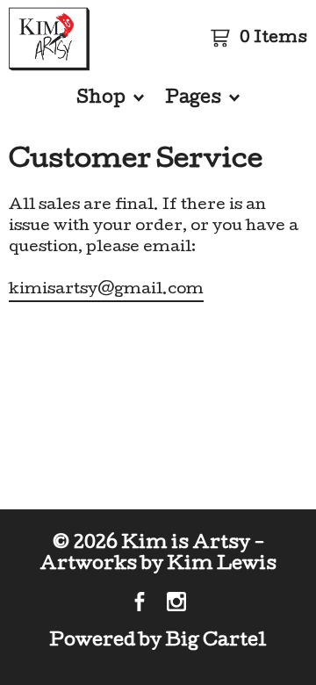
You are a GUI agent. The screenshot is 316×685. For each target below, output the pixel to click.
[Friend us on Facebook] (139, 604)
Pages (195, 99)
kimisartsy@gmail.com (106, 290)
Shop (102, 99)
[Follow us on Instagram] (176, 604)
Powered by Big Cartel (158, 641)
